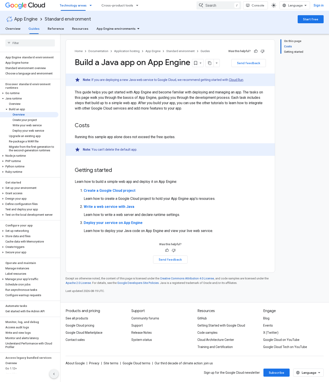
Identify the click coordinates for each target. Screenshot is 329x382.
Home (79, 51)
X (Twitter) (270, 332)
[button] (29, 93)
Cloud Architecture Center (215, 340)
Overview (12, 29)
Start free (310, 19)
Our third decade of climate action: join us (184, 363)
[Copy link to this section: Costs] (94, 126)
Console (258, 5)
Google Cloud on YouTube (281, 340)
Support (137, 325)
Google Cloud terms (136, 363)
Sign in (319, 5)
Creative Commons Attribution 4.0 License (187, 278)
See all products (77, 318)
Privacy (94, 363)
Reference (56, 29)
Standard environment (68, 19)
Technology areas (73, 5)
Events (268, 325)
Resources (80, 29)
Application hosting (127, 51)
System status (141, 340)
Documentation (98, 51)
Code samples (207, 332)
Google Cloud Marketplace (84, 332)
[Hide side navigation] (53, 373)
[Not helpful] (262, 51)
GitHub (202, 318)
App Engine (26, 19)
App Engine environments (116, 29)
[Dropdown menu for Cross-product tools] (138, 5)
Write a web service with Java (109, 207)
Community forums (145, 318)
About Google (75, 363)
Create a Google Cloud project (109, 190)
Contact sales (75, 340)
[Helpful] (255, 51)
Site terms (111, 363)
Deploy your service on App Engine (113, 223)
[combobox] (219, 5)
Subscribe (276, 373)
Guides (34, 29)
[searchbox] (30, 42)
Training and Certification (215, 347)
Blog (266, 318)
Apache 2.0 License (78, 283)
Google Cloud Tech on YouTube (285, 347)
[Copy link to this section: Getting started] (116, 170)
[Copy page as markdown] (210, 63)
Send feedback (248, 63)
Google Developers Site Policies (138, 283)
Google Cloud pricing (80, 325)
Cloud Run (236, 80)
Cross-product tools (117, 5)
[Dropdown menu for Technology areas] (92, 5)
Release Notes (141, 332)
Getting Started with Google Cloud (221, 325)
